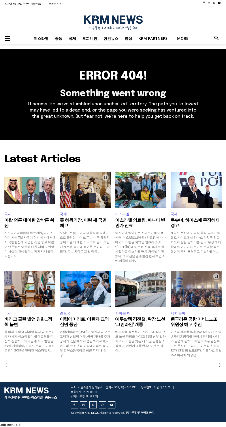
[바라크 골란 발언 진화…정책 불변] (29, 289)
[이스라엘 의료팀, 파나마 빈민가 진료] (140, 190)
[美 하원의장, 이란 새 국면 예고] (85, 190)
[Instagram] (209, 3)
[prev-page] (7, 365)
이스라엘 (122, 214)
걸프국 (65, 313)
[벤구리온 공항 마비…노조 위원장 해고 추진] (196, 289)
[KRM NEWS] (113, 22)
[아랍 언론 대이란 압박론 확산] (29, 190)
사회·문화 (122, 313)
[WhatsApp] (102, 405)
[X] (214, 3)
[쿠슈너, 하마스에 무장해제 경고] (196, 190)
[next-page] (218, 365)
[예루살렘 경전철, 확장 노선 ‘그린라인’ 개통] (140, 289)
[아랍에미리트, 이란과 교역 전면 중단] (85, 289)
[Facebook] (204, 3)
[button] (216, 38)
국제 (7, 214)
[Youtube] (219, 3)
